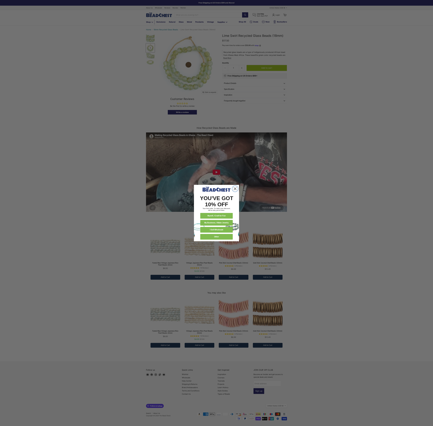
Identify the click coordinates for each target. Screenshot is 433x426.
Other (216, 237)
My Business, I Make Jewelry (216, 223)
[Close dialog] (235, 189)
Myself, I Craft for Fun (216, 216)
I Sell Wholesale (216, 230)
